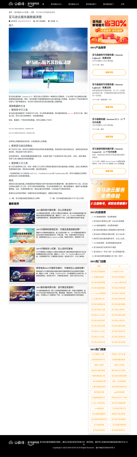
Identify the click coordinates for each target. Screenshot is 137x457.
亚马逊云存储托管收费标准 (120, 299)
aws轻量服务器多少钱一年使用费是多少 (99, 277)
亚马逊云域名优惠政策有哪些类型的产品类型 (99, 326)
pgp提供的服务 (119, 392)
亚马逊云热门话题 (91, 6)
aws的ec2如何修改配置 (99, 403)
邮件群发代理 (99, 392)
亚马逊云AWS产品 (56, 6)
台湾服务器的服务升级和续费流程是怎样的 (120, 360)
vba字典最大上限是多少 (99, 354)
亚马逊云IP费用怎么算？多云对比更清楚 (109, 221)
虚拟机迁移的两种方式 (99, 370)
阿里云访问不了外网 (119, 398)
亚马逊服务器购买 (99, 414)
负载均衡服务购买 (99, 387)
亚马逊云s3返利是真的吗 (120, 293)
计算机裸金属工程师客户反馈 (99, 376)
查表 (99, 266)
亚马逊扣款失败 (99, 430)
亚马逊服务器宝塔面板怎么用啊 (28, 198)
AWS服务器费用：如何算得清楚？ (106, 225)
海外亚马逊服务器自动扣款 (120, 403)
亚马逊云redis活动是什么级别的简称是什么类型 (99, 315)
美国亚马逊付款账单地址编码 (120, 414)
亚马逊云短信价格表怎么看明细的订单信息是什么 (99, 342)
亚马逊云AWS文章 (73, 6)
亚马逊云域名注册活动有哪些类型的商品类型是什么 (99, 310)
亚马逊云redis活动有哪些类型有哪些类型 (99, 331)
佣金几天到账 (119, 365)
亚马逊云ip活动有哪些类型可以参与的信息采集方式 (99, 337)
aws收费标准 (99, 408)
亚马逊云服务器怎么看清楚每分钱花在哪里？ (111, 230)
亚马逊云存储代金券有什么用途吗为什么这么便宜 (120, 337)
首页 (43, 6)
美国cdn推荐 (99, 365)
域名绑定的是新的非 (119, 387)
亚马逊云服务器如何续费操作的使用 (99, 288)
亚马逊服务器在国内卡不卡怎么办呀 (70, 198)
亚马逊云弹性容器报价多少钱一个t (99, 282)
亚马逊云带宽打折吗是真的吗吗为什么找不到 (120, 331)
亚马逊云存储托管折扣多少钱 (120, 288)
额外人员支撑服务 (119, 381)
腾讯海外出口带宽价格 (120, 370)
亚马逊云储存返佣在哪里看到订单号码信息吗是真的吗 (120, 315)
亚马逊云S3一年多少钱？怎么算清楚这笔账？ (111, 252)
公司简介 (122, 6)
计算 (32, 12)
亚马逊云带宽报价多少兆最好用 (120, 277)
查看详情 (109, 72)
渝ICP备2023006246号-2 (105, 448)
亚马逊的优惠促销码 (119, 376)
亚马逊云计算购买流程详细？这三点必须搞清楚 (112, 234)
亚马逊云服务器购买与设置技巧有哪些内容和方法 (120, 304)
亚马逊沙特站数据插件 (120, 419)
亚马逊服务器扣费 (119, 425)
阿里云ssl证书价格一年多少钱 (120, 354)
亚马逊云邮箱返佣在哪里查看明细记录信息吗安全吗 (99, 304)
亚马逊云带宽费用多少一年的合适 (99, 272)
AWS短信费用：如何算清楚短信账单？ (108, 243)
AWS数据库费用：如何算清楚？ (105, 217)
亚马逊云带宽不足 (119, 408)
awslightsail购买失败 (119, 282)
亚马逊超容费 (99, 425)
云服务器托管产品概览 (99, 360)
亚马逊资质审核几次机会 (120, 430)
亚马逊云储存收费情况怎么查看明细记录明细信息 (120, 326)
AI (119, 266)
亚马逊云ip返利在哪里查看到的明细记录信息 (120, 320)
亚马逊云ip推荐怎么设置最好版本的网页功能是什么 (120, 310)
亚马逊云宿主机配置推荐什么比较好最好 (120, 342)
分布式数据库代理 (99, 381)
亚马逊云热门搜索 (108, 6)
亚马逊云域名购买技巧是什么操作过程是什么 (99, 320)
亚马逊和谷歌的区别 (99, 419)
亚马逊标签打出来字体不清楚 (105, 247)
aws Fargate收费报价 (99, 293)
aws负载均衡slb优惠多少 (99, 299)
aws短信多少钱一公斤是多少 (120, 272)
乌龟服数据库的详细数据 (99, 398)
